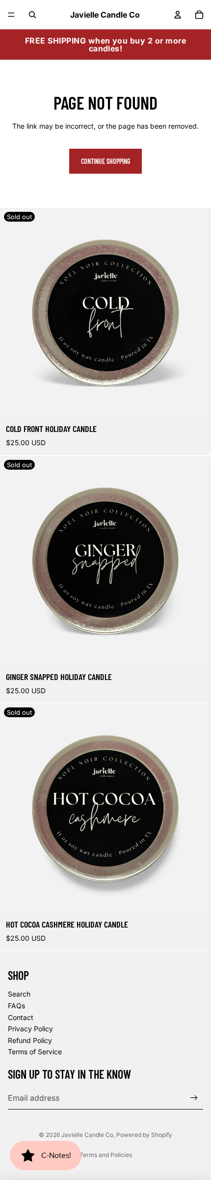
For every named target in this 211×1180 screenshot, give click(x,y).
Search (19, 994)
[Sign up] (194, 1098)
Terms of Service (35, 1051)
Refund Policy (30, 1040)
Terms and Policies (105, 1154)
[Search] (32, 14)
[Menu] (11, 14)
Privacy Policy (30, 1028)
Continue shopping (105, 161)
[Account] (177, 14)
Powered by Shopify (144, 1134)
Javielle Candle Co (87, 1134)
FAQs (16, 1005)
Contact (20, 1017)
